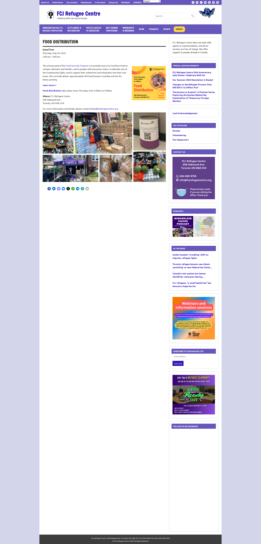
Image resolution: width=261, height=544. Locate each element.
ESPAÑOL (137, 2)
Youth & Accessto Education (93, 29)
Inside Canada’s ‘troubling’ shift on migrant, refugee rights (190, 256)
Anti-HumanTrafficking (112, 29)
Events (166, 29)
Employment (86, 2)
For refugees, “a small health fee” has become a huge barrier (192, 284)
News (141, 29)
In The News (179, 248)
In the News (100, 2)
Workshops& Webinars (128, 29)
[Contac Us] (194, 198)
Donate (179, 29)
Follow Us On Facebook (185, 426)
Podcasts (154, 29)
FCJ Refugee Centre (78, 13)
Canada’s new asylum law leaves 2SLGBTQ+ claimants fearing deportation (189, 275)
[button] (49, 188)
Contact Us (113, 2)
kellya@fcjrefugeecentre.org (104, 108)
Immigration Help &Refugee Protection (53, 29)
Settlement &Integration (74, 29)
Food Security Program (77, 65)
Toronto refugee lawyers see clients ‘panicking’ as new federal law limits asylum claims (191, 266)
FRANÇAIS (125, 2)
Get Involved (71, 2)
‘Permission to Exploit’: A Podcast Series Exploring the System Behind (194, 96)
